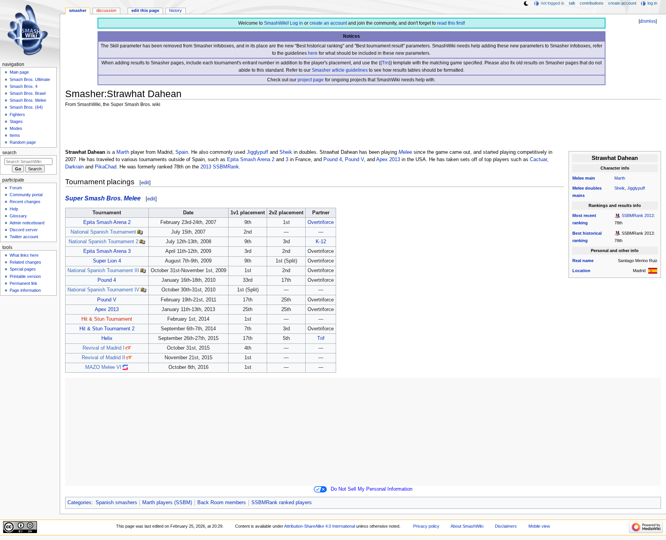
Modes (16, 128)
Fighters (17, 114)
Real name (583, 260)
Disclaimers (506, 526)
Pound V (354, 159)
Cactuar (538, 159)
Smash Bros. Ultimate (30, 79)
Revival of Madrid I (103, 348)
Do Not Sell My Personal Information (371, 489)
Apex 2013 (388, 159)
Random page (23, 142)
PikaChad (105, 167)
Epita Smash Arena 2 (250, 159)
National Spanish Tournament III (103, 270)
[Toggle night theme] (526, 3)
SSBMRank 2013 (638, 215)
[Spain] (653, 270)
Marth (619, 178)
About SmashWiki (467, 526)
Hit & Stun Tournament (106, 319)
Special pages (23, 269)
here (313, 53)
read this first (450, 23)
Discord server (24, 229)
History (175, 10)
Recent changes (25, 201)
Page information (25, 290)
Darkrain (74, 167)
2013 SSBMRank (219, 167)
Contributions (592, 3)
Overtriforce (321, 222)
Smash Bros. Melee (28, 100)
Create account (622, 3)
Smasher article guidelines (340, 70)
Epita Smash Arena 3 (107, 251)
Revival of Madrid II (103, 357)
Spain (181, 152)
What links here (24, 255)
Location (581, 270)
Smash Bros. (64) (26, 107)
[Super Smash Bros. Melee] (617, 215)
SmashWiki (276, 23)
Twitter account (24, 236)
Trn (385, 63)
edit (145, 182)
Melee (578, 178)
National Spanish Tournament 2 (103, 241)
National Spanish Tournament (103, 232)
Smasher (77, 10)
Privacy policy (426, 526)
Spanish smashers (116, 502)
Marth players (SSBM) (167, 502)
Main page (19, 72)
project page (311, 79)
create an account (328, 23)
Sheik (619, 188)
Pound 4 (332, 159)
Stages (16, 121)
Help (14, 209)
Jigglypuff (636, 188)
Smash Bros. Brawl (27, 93)
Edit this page (145, 10)
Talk (572, 3)
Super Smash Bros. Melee (103, 198)
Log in (296, 23)
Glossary (18, 216)
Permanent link (23, 283)
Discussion (106, 10)
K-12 (321, 241)
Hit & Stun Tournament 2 (107, 328)
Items (15, 135)
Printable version (25, 276)
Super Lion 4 (107, 261)
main (590, 178)
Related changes (25, 262)
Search (9, 152)
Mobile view (539, 526)
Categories (79, 502)
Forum (16, 187)
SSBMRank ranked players (281, 502)
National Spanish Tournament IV (103, 290)
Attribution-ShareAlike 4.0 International (319, 526)
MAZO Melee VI (103, 367)
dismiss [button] (648, 21)
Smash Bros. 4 (23, 86)
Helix (107, 338)
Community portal (26, 194)
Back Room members (221, 502)
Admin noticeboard (27, 222)
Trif (321, 338)
